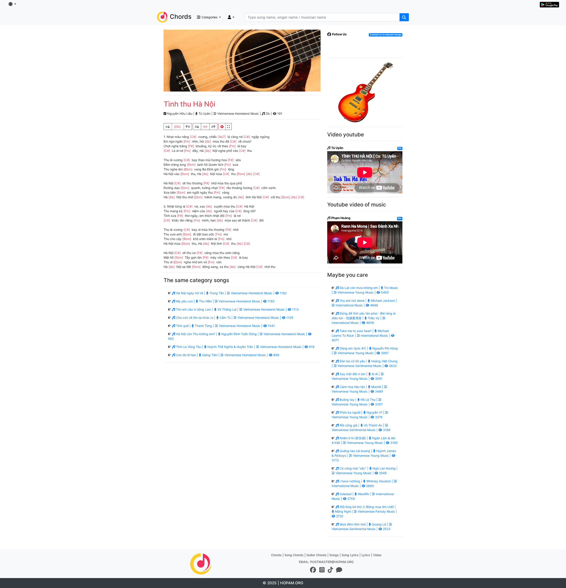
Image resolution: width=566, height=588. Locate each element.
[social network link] (313, 570)
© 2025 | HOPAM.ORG (283, 583)
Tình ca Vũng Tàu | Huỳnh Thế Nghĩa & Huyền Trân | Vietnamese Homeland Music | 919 (244, 347)
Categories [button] (209, 17)
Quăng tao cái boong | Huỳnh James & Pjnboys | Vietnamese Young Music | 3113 (364, 455)
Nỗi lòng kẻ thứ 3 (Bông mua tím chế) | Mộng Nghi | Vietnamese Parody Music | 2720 (365, 511)
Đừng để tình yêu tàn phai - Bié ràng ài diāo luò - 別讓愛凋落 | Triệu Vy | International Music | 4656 (364, 318)
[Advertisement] (242, 61)
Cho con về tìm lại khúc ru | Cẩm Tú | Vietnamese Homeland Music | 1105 (234, 317)
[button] (12, 4)
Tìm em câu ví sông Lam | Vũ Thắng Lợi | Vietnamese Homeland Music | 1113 (237, 309)
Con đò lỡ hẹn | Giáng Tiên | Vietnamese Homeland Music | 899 (227, 355)
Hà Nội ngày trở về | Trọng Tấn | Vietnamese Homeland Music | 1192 (231, 293)
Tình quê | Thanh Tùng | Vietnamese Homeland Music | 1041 (225, 326)
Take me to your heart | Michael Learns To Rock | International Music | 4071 (361, 335)
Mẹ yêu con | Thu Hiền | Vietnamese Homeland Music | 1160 (225, 301)
